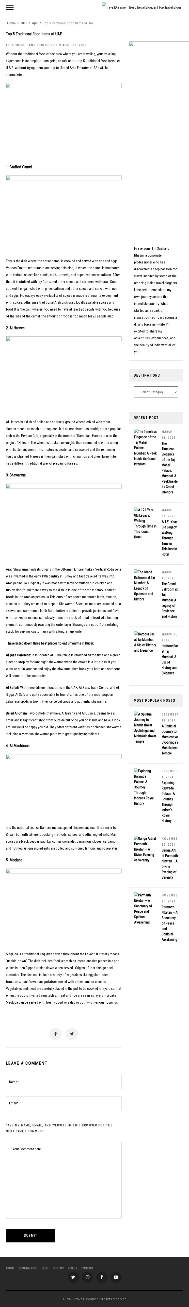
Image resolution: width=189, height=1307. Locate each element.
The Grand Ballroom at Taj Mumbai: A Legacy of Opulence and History (170, 600)
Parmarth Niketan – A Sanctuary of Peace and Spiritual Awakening (170, 923)
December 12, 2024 (170, 717)
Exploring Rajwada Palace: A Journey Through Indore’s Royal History (168, 802)
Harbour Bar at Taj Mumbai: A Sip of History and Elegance (170, 659)
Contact (87, 1268)
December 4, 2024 (170, 774)
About (10, 1268)
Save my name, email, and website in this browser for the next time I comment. (59, 1128)
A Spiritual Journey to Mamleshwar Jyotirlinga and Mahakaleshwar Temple (173, 739)
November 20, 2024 (171, 898)
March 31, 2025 (169, 434)
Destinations (28, 1268)
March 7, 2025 (169, 637)
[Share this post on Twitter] (72, 1034)
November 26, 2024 (171, 841)
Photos (58, 1268)
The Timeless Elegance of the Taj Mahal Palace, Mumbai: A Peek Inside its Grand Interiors (170, 467)
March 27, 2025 (169, 513)
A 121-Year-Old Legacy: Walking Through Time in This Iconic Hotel (170, 538)
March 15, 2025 (169, 575)
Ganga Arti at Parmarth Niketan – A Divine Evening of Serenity (170, 863)
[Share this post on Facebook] (55, 1034)
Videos (72, 1268)
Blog (45, 1268)
